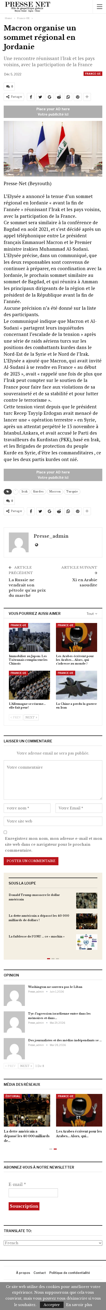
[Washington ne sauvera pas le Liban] (14, 995)
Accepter (52, 1305)
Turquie (72, 491)
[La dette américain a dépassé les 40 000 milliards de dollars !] (86, 921)
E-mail (17, 1184)
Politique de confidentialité (69, 1273)
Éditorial (12, 1096)
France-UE (93, 73)
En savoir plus (79, 1305)
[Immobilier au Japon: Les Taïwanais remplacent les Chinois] (29, 637)
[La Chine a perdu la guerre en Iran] (76, 685)
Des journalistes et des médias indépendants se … (65, 1040)
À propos (23, 1273)
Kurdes (38, 491)
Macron (55, 491)
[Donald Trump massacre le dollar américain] (86, 901)
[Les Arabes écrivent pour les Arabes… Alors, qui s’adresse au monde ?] (76, 637)
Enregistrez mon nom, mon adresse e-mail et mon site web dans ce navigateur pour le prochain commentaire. (53, 844)
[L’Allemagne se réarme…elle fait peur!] (29, 685)
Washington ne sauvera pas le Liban (55, 987)
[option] (53, 924)
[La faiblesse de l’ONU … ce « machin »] (86, 942)
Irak (25, 491)
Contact (40, 1273)
